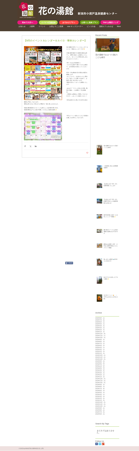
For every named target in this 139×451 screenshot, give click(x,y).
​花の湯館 (55, 10)
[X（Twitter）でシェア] (30, 146)
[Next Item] (116, 45)
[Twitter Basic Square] (100, 444)
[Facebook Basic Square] (96, 444)
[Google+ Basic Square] (103, 444)
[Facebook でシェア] (25, 146)
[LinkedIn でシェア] (36, 146)
